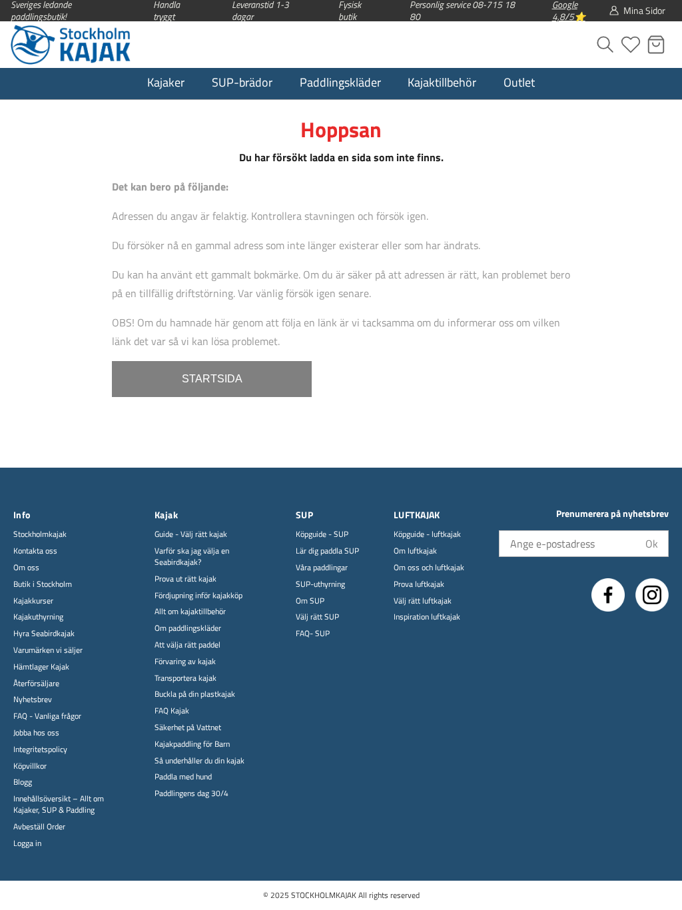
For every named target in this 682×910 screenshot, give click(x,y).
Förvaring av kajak (185, 662)
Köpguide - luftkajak (427, 534)
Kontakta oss (35, 551)
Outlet (519, 82)
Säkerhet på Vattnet (188, 727)
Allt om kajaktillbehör (190, 612)
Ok (651, 544)
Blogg (22, 782)
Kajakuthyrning (38, 617)
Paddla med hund (183, 777)
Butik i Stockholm (42, 584)
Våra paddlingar (322, 568)
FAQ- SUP (313, 634)
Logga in (27, 843)
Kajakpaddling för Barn (192, 744)
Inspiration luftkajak (427, 617)
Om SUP (310, 601)
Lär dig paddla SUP (327, 551)
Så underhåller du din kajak (199, 761)
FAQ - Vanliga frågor (47, 716)
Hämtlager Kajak (41, 667)
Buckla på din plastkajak (195, 694)
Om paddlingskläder (188, 628)
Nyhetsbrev (32, 699)
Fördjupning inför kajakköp (198, 596)
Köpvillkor (30, 766)
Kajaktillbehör (442, 82)
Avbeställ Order (39, 827)
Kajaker (165, 82)
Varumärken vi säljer (48, 650)
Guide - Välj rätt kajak (191, 534)
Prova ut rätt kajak (185, 579)
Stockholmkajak (40, 534)
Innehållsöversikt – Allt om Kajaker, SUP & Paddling (58, 804)
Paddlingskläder (340, 82)
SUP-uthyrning (320, 584)
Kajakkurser (33, 601)
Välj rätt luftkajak (423, 601)
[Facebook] (608, 595)
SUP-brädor (242, 82)
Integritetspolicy (40, 749)
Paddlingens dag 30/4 (191, 793)
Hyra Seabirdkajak (44, 634)
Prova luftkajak (419, 584)
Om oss (26, 568)
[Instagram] (652, 595)
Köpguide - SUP (322, 534)
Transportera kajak (185, 678)
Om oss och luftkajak (429, 568)
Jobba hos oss (36, 733)
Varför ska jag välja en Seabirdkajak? (192, 557)
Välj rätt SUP (317, 617)
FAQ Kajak (172, 711)
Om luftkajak (415, 551)
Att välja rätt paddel (187, 645)
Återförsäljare (36, 683)
